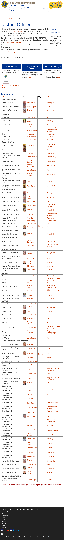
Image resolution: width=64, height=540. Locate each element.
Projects (25, 15)
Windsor (49, 448)
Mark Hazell (31, 430)
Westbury (50, 121)
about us (11, 19)
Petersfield (50, 210)
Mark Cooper (31, 107)
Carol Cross (31, 214)
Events (30, 15)
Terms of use (5, 527)
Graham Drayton (29, 279)
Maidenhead (51, 134)
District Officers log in (52, 66)
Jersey (49, 358)
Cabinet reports (15, 45)
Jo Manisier (30, 134)
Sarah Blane (31, 298)
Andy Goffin (31, 153)
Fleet (48, 107)
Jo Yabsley (30, 399)
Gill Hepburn (31, 266)
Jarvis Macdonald (30, 443)
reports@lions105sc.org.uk (15, 42)
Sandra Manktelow (30, 210)
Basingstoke (51, 111)
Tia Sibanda (31, 425)
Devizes (49, 150)
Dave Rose (30, 291)
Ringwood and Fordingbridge (51, 286)
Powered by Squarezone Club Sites (52, 536)
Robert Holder (31, 139)
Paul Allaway (31, 270)
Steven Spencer (29, 161)
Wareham (50, 323)
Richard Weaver (29, 323)
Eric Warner (31, 283)
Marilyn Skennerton (30, 165)
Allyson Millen (31, 464)
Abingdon (50, 390)
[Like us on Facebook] (2, 533)
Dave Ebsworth (30, 262)
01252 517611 (40, 227)
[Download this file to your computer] (6, 79)
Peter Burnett (31, 145)
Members (60, 15)
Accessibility (5, 511)
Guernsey (50, 139)
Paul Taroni (31, 124)
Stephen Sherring (29, 286)
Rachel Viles (31, 117)
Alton (48, 124)
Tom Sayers (31, 227)
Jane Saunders (31, 127)
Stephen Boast (32, 130)
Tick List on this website (15, 31)
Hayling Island (51, 166)
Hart (48, 464)
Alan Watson (31, 137)
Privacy (4, 521)
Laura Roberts (31, 170)
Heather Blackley (30, 120)
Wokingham (51, 103)
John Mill (30, 394)
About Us (13, 15)
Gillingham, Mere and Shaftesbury (53, 291)
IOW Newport (51, 221)
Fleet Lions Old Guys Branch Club (53, 279)
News (19, 15)
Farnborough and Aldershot (52, 130)
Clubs (8, 15)
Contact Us (37, 15)
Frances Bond (31, 276)
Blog (3, 513)
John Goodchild (32, 157)
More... (30, 77)
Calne (48, 117)
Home (4, 15)
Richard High (31, 480)
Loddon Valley (51, 127)
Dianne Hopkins (29, 111)
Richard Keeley (32, 349)
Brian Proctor (31, 327)
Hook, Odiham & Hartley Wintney (52, 430)
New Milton (50, 137)
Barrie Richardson (30, 332)
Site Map (4, 525)
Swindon (49, 480)
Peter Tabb (30, 358)
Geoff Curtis (31, 295)
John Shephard (32, 448)
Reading (49, 262)
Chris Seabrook (32, 407)
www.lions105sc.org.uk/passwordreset (14, 52)
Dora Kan (30, 150)
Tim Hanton (31, 103)
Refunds (4, 523)
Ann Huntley (31, 221)
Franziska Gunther (30, 389)
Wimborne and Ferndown (51, 145)
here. (58, 77)
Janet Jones (30, 412)
